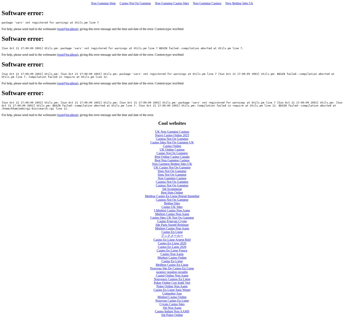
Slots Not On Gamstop (172, 171)
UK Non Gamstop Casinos (172, 131)
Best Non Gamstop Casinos (172, 160)
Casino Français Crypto (172, 221)
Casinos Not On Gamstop (172, 138)
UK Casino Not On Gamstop (172, 167)
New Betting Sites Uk (239, 3)
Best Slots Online (172, 192)
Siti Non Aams (172, 307)
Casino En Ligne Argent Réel (172, 239)
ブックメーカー (172, 235)
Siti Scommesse (172, 189)
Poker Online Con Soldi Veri (172, 282)
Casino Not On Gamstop (135, 3)
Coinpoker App (172, 293)
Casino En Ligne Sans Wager (172, 290)
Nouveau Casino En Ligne (172, 300)
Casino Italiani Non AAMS (172, 311)
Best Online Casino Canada (172, 156)
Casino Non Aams (172, 254)
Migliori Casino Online (172, 257)
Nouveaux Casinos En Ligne (172, 279)
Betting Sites (172, 203)
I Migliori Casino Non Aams (172, 210)
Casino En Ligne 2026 (172, 243)
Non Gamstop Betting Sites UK (172, 164)
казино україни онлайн (172, 272)
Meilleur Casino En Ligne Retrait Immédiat (172, 196)
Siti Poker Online (172, 315)
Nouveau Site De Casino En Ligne (172, 268)
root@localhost (67, 29)
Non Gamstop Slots (103, 3)
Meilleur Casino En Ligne (172, 264)
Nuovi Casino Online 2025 (172, 135)
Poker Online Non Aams (172, 286)
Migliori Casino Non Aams (172, 214)
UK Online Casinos (172, 149)
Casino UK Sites (172, 207)
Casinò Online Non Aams (172, 275)
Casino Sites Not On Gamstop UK (172, 142)
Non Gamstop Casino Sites (172, 3)
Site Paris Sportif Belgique (172, 224)
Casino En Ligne (172, 232)
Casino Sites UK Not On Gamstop (172, 217)
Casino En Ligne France (172, 250)
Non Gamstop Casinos (207, 3)
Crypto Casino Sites (172, 304)
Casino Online (172, 146)
